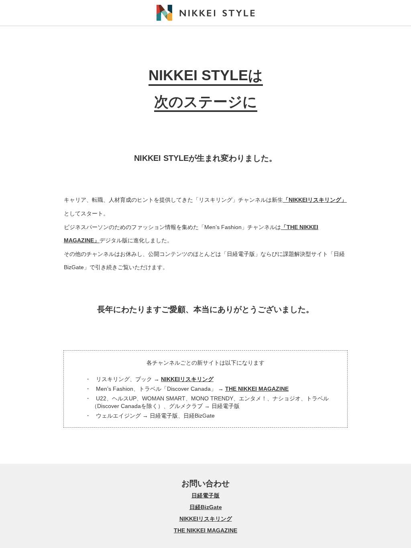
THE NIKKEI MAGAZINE (257, 389)
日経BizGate (205, 507)
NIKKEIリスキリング (187, 379)
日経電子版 (205, 495)
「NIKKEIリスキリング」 (315, 200)
